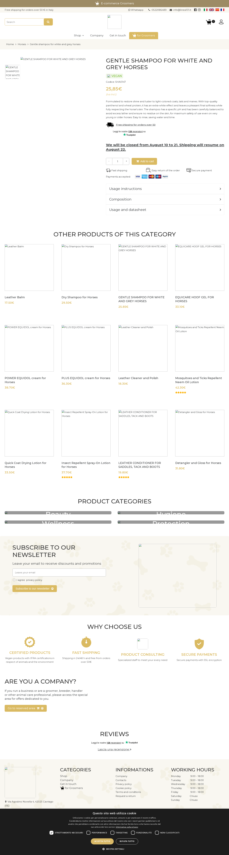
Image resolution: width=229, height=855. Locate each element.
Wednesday (178, 784)
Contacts (121, 780)
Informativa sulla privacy (127, 827)
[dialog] (114, 832)
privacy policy (34, 579)
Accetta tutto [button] (102, 841)
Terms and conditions (128, 791)
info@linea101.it (182, 9)
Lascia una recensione (114, 749)
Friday (174, 791)
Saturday (176, 796)
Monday (176, 776)
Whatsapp (136, 9)
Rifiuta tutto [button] (127, 841)
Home (10, 44)
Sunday (175, 799)
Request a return (126, 796)
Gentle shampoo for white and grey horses (55, 44)
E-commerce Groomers (117, 3)
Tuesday (176, 780)
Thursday (176, 788)
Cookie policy (123, 788)
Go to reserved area (21, 708)
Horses (22, 44)
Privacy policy (124, 784)
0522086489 (159, 9)
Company (121, 776)
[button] (114, 849)
